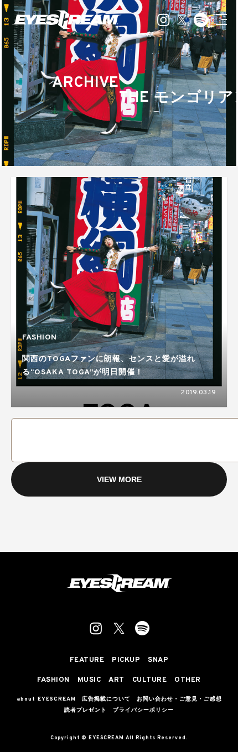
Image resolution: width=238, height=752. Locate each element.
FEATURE (87, 660)
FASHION (39, 337)
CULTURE (149, 680)
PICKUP (126, 660)
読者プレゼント (85, 710)
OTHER (187, 680)
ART (116, 680)
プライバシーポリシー (143, 710)
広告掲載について (106, 699)
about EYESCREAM (46, 699)
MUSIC (89, 680)
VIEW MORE (119, 479)
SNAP (158, 660)
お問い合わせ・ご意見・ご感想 (179, 699)
